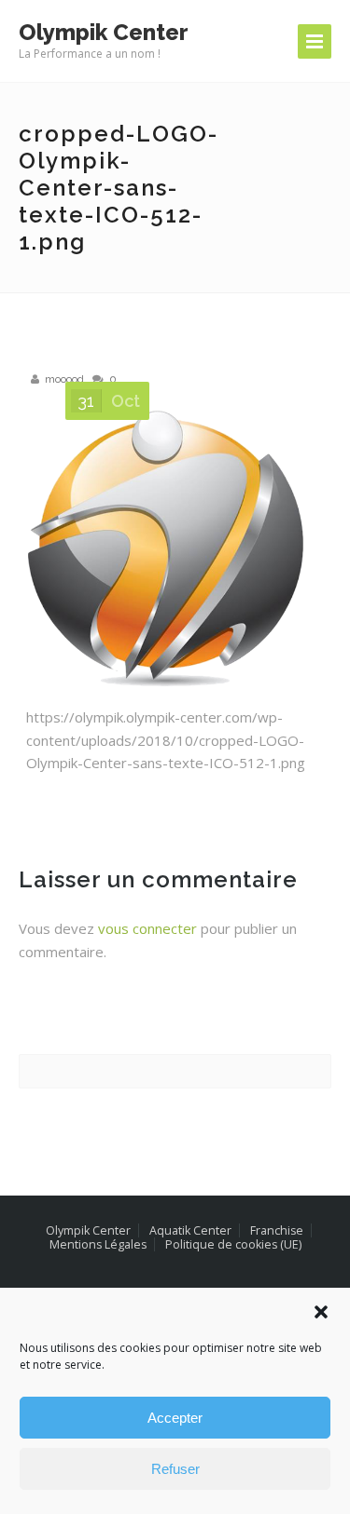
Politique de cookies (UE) (233, 1244)
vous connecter (147, 928)
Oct (108, 401)
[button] (321, 1312)
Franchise (276, 1230)
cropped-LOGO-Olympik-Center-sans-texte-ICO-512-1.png (118, 187)
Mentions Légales (98, 1244)
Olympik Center (88, 1230)
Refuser (175, 1469)
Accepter (175, 1418)
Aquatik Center (190, 1230)
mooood (64, 378)
